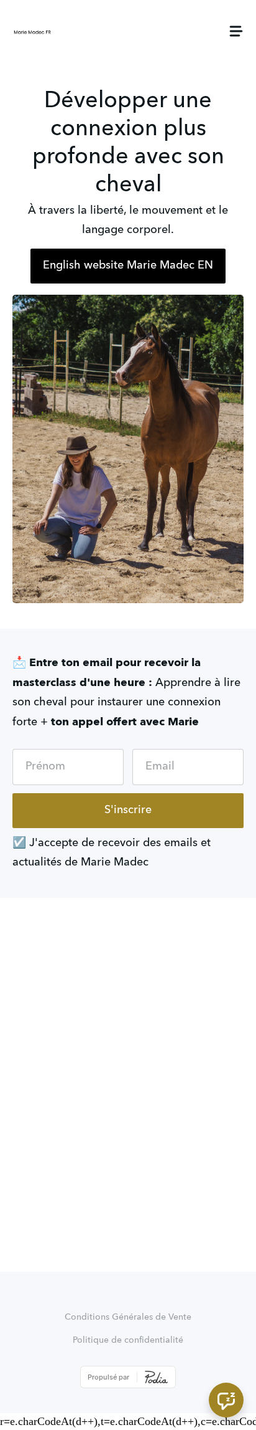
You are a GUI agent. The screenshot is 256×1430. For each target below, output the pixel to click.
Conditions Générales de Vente (128, 1317)
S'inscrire (128, 810)
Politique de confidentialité (128, 1340)
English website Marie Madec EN (128, 265)
